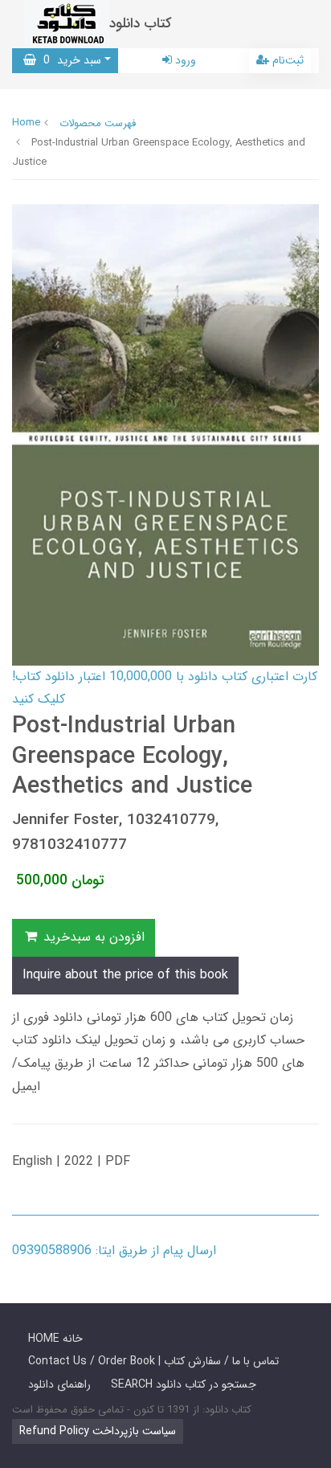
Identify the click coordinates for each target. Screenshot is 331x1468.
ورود (184, 60)
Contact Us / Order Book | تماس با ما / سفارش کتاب (153, 1361)
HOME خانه (55, 1338)
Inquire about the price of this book (125, 975)
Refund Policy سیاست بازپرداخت (97, 1431)
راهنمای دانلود (59, 1384)
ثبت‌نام (286, 60)
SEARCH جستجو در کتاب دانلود (183, 1384)
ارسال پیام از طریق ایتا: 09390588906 (114, 1250)
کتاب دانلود (140, 24)
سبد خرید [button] (68, 60)
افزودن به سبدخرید (92, 937)
